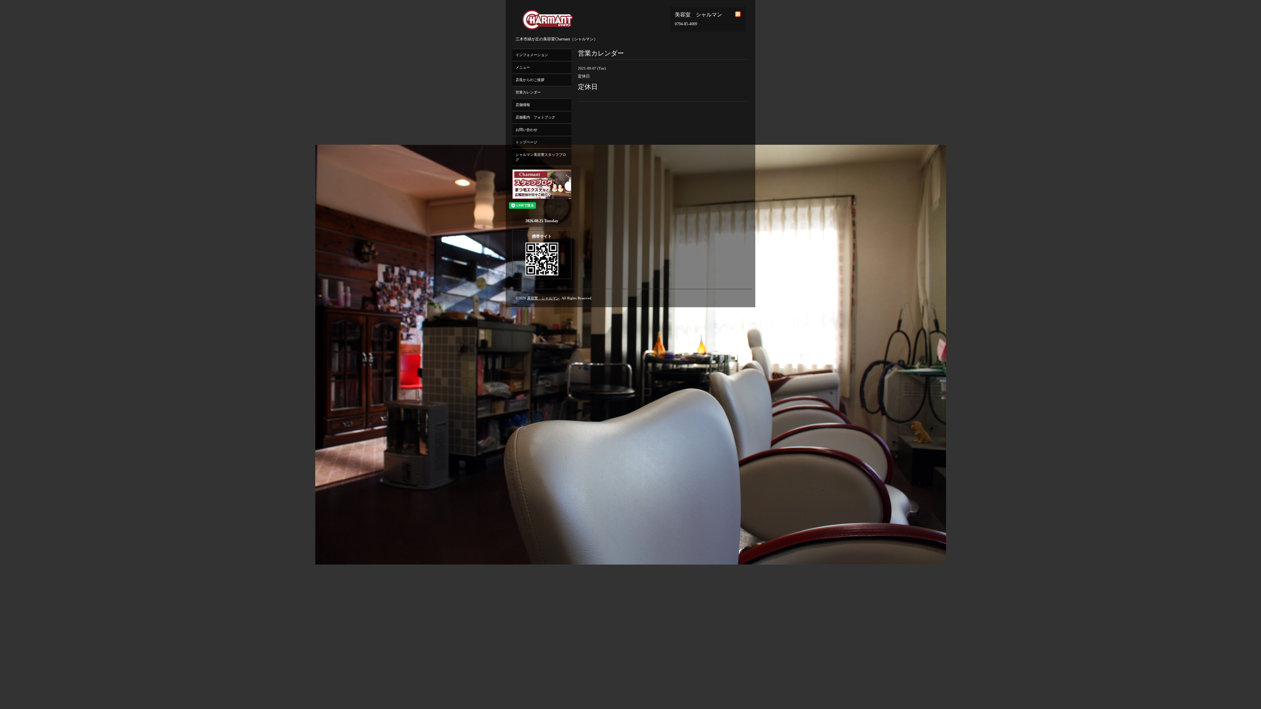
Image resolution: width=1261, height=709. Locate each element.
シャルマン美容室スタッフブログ (541, 157)
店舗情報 (523, 105)
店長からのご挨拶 (530, 80)
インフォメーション (532, 55)
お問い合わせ (526, 130)
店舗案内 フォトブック (535, 117)
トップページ (526, 142)
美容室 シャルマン (543, 298)
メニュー (523, 67)
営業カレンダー (528, 92)
